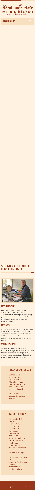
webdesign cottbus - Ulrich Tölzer (23, 487)
